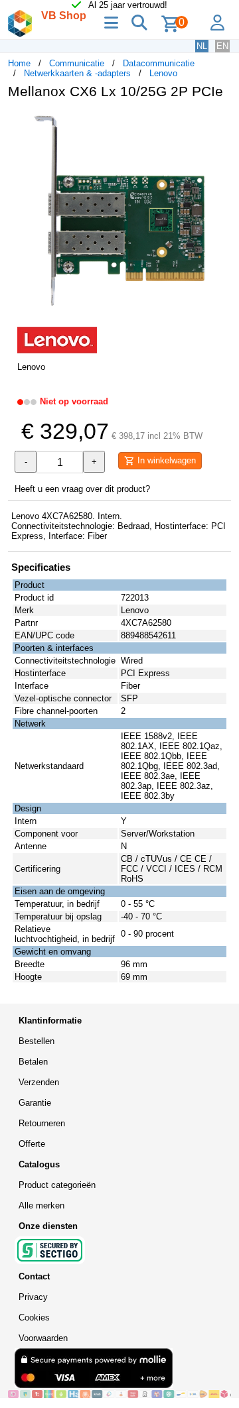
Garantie (35, 1103)
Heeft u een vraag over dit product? (82, 489)
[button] (219, 123)
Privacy (33, 1297)
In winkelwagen (165, 460)
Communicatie (76, 63)
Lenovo (163, 73)
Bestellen (36, 1041)
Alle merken (41, 1205)
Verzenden (39, 1082)
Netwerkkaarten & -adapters (77, 73)
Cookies (34, 1317)
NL (202, 46)
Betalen (33, 1062)
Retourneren (42, 1123)
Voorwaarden (43, 1338)
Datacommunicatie (159, 63)
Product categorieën (57, 1185)
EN (222, 46)
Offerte (32, 1144)
